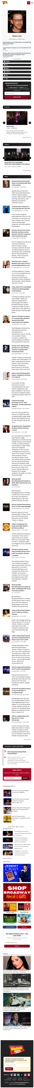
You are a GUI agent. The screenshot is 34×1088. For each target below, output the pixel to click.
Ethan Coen (12, 127)
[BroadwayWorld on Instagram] (14, 1074)
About (15, 1078)
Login (24, 2)
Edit (7, 75)
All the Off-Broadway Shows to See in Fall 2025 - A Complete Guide (21, 691)
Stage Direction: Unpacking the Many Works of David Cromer (21, 428)
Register (20, 2)
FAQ (7, 78)
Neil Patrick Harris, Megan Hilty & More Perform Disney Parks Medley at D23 (23, 846)
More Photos (26, 137)
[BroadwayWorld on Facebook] (11, 1074)
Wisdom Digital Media (21, 1082)
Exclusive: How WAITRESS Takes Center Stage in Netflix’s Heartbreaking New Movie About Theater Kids (16, 1028)
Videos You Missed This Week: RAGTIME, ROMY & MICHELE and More (20, 526)
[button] (28, 2)
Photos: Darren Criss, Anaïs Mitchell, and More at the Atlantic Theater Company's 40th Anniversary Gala (17, 55)
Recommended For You (9, 786)
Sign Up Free (17, 97)
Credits (8, 72)
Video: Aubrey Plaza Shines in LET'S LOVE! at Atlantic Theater (21, 612)
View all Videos (7, 858)
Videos (8, 61)
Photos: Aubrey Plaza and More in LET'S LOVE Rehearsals (20, 718)
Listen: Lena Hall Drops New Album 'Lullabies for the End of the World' (21, 375)
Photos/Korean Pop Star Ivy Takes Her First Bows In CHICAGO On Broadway (23, 833)
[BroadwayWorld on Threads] (25, 1074)
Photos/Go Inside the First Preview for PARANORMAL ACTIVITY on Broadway (21, 840)
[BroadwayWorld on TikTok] (21, 1074)
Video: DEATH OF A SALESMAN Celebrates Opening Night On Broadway (17, 163)
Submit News (7, 1080)
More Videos (26, 170)
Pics (7, 65)
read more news (17, 59)
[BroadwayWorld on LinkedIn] (18, 1074)
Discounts (24, 927)
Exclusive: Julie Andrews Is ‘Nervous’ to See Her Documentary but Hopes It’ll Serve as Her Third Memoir (16, 989)
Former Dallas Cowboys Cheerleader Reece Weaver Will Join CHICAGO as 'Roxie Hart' (16, 971)
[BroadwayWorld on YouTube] (28, 1074)
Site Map (20, 1080)
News (7, 68)
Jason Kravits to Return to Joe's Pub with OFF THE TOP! (17, 48)
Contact (20, 1078)
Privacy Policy (21, 1084)
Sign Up (25, 778)
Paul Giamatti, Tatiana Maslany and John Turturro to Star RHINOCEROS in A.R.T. (21, 263)
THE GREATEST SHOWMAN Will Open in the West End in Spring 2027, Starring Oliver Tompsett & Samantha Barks (15, 1009)
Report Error (26, 1080)
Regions (14, 1080)
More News (27, 739)
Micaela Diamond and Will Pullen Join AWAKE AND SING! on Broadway (17, 43)
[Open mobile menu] (32, 2)
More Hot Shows (10, 927)
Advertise (9, 1078)
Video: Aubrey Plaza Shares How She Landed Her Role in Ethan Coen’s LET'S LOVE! (21, 638)
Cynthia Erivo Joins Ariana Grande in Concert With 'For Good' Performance (22, 853)
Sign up (17, 946)
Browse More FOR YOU (16, 827)
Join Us (25, 1078)
